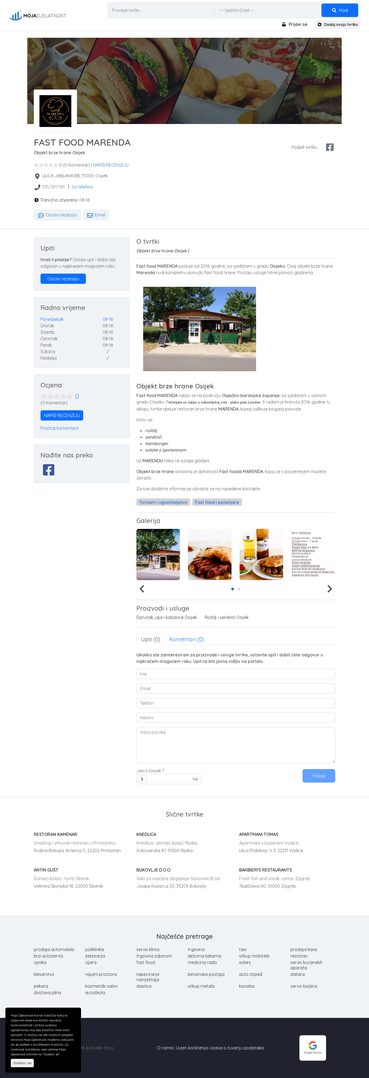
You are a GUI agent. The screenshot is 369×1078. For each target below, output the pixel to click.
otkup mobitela (254, 956)
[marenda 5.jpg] (158, 554)
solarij (245, 962)
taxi (242, 949)
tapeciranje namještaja (147, 977)
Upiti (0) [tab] (150, 639)
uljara (90, 962)
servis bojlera (303, 986)
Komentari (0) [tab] (186, 639)
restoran (299, 956)
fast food (145, 962)
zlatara (297, 974)
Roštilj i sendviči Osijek (227, 617)
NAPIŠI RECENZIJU (111, 165)
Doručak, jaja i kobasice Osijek (166, 617)
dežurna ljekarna (204, 956)
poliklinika (94, 949)
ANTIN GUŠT (46, 870)
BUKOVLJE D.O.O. (153, 870)
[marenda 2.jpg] (210, 554)
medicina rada (202, 962)
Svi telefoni (82, 187)
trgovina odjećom (154, 956)
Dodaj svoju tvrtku (340, 24)
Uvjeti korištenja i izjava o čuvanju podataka (220, 1048)
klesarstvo (44, 974)
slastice (144, 986)
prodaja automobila (54, 949)
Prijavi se (297, 24)
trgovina (196, 949)
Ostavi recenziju (61, 215)
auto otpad (250, 974)
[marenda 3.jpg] (261, 554)
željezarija (95, 956)
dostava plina (47, 992)
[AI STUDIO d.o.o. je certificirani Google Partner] (312, 1047)
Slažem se (22, 1062)
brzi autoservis (48, 956)
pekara (41, 986)
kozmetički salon (101, 986)
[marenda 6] (313, 554)
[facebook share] (329, 147)
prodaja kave (303, 949)
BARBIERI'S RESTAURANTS (265, 870)
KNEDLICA (146, 834)
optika (40, 962)
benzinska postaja (206, 974)
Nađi (343, 10)
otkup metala (201, 986)
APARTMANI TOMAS (258, 834)
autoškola (95, 992)
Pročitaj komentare (60, 428)
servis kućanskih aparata (306, 965)
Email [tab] (99, 215)
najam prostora (101, 974)
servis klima (147, 949)
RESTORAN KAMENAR (55, 834)
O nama (165, 1048)
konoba (246, 986)
